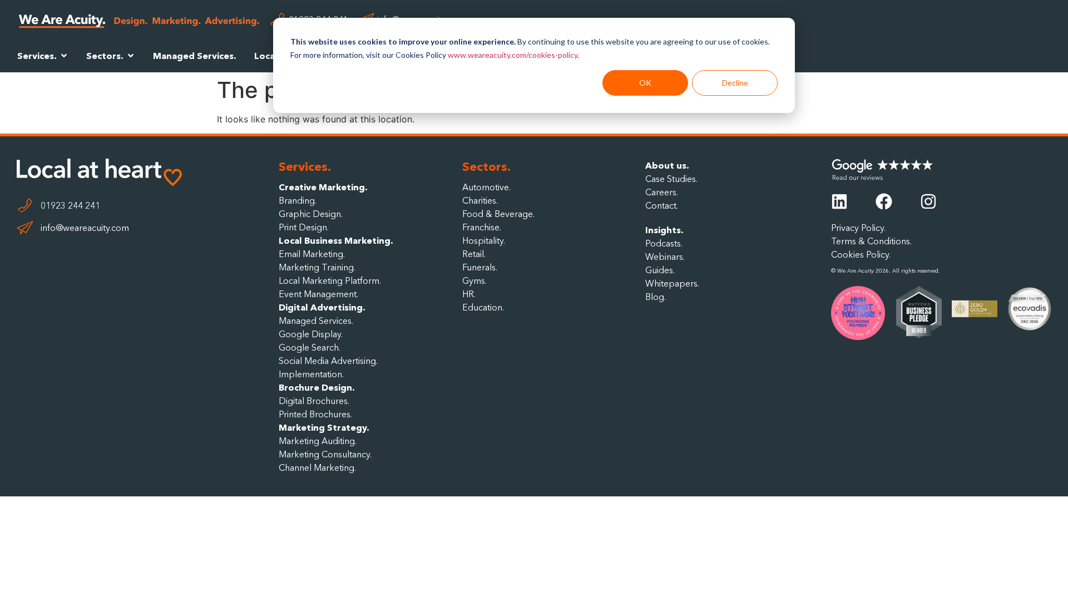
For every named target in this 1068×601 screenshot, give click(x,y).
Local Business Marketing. (336, 240)
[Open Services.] (64, 55)
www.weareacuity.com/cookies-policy (512, 55)
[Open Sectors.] (130, 55)
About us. (667, 165)
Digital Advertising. (322, 307)
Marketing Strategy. (324, 427)
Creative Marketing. (323, 187)
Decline (735, 82)
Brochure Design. (317, 387)
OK (645, 82)
